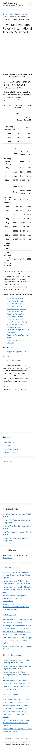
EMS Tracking (10, 3)
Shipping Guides (8, 442)
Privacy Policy (25, 738)
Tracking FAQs (8, 445)
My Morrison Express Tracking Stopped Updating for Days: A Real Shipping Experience (17, 722)
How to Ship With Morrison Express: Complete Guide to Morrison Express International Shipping (16, 606)
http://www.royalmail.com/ (16, 352)
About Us (8, 738)
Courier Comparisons (10, 449)
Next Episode (7, 558)
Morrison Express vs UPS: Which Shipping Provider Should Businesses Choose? (16, 674)
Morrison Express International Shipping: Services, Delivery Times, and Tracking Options (17, 589)
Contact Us (16, 738)
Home (5, 14)
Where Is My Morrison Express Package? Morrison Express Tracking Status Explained (17, 640)
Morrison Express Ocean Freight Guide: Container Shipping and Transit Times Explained (17, 575)
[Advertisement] (17, 54)
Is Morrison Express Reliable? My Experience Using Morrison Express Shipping (15, 714)
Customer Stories (9, 452)
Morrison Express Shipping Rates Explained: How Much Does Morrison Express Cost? (16, 598)
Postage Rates (13, 14)
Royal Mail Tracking (14, 360)
